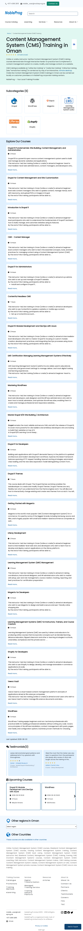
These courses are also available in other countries (26, 839)
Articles (46, 880)
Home (9, 33)
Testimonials (67, 894)
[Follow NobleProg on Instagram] (62, 912)
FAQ (63, 901)
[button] (74, 796)
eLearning (28, 22)
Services (42, 22)
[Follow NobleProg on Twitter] (72, 912)
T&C (63, 904)
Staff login (41, 930)
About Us (73, 22)
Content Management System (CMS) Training (27, 33)
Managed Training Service (32, 886)
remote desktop (65, 70)
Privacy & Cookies (41, 926)
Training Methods (10, 888)
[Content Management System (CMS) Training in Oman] (15, 12)
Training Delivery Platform (28, 893)
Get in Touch (73, 927)
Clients (64, 890)
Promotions (11, 884)
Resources (58, 22)
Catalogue (11, 880)
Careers (65, 897)
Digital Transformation (31, 881)
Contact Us (52, 3)
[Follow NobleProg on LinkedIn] (65, 912)
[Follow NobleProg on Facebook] (68, 912)
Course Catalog (11, 22)
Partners (65, 887)
